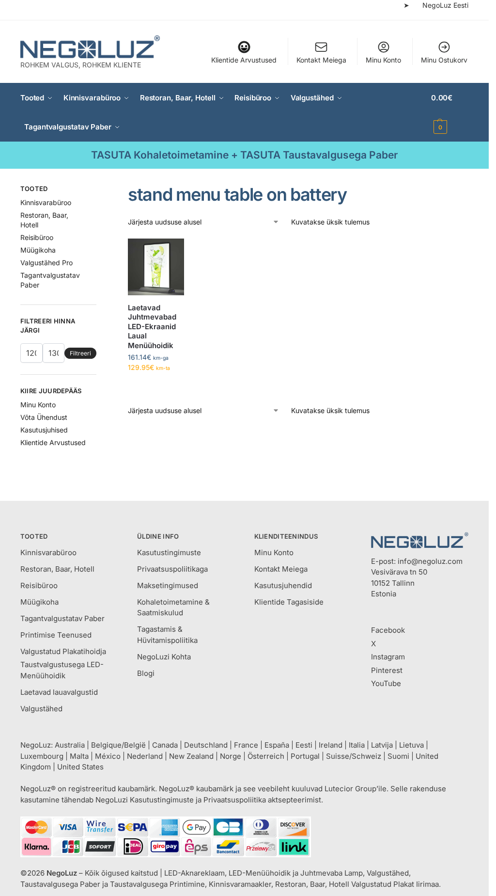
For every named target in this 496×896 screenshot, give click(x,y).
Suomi (398, 756)
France (246, 745)
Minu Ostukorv (444, 60)
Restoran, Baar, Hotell (57, 569)
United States (80, 766)
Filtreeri (80, 353)
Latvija (382, 745)
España (276, 745)
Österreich (266, 756)
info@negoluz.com (430, 561)
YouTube (386, 683)
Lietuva (411, 745)
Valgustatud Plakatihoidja (63, 651)
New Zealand (191, 756)
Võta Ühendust (43, 417)
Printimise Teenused (56, 635)
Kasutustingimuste (169, 552)
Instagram (388, 656)
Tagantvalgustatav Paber (62, 618)
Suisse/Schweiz (353, 756)
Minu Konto (383, 60)
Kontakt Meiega (321, 60)
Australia (70, 745)
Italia (357, 745)
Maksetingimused (167, 585)
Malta (79, 756)
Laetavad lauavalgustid (59, 692)
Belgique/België (118, 745)
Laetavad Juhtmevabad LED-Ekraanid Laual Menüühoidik (152, 326)
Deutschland (206, 745)
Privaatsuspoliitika (234, 799)
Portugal (305, 756)
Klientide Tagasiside (289, 602)
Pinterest (387, 670)
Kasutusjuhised (44, 430)
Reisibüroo (36, 237)
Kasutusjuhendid (283, 585)
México (108, 756)
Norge (230, 756)
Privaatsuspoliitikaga (172, 569)
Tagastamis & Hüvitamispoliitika (167, 634)
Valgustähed (41, 708)
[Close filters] (99, 190)
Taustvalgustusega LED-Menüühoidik (62, 670)
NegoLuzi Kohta (164, 656)
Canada (165, 745)
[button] (449, 112)
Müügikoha (38, 250)
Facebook (388, 630)
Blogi (146, 673)
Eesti (303, 745)
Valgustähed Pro (46, 262)
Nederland (145, 756)
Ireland (330, 745)
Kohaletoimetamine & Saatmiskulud (173, 607)
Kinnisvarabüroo (45, 202)
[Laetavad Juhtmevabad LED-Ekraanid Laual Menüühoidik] (156, 267)
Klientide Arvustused (244, 60)
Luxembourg (41, 756)
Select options (156, 388)
